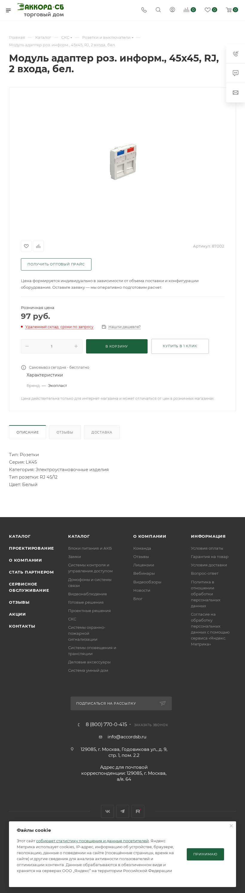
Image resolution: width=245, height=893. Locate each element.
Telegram (122, 811)
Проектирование (31, 548)
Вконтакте (107, 811)
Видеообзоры (147, 582)
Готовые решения (86, 602)
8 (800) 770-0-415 (106, 724)
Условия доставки (209, 564)
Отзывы (65, 432)
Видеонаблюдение (87, 593)
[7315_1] (122, 163)
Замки (74, 556)
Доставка (101, 432)
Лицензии (143, 564)
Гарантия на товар (210, 556)
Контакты (22, 626)
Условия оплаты (207, 548)
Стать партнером (31, 572)
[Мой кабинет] (172, 10)
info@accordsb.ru (127, 737)
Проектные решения (89, 610)
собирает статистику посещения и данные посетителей (92, 840)
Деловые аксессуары (89, 662)
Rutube (137, 811)
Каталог (20, 536)
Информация (208, 536)
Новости (141, 590)
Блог (138, 598)
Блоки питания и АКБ (90, 548)
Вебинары (144, 573)
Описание (27, 432)
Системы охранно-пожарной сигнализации (86, 633)
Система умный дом (88, 670)
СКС (72, 619)
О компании (25, 560)
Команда (142, 548)
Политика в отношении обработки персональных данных (205, 594)
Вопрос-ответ (204, 573)
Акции (17, 614)
